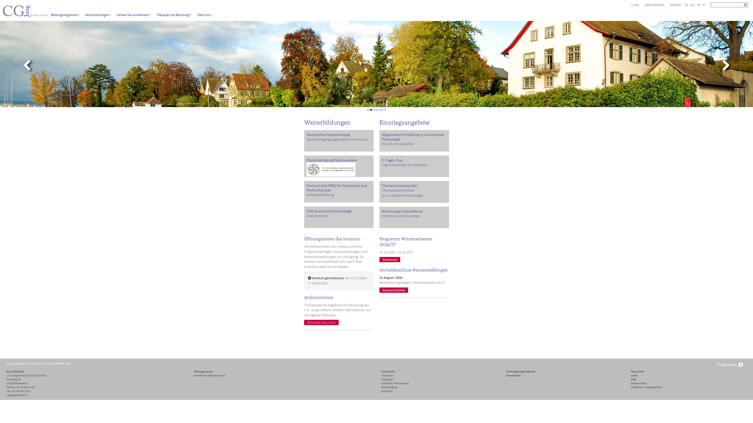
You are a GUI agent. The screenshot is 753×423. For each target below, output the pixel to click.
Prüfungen (387, 379)
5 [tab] (379, 110)
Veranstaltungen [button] (97, 15)
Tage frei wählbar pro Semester (404, 165)
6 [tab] (382, 110)
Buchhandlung (389, 387)
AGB (633, 379)
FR (698, 5)
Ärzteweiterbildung (320, 195)
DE (686, 5)
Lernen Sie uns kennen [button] (132, 15)
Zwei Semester (317, 215)
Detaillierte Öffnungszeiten (210, 375)
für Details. (341, 266)
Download (389, 259)
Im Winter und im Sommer (400, 216)
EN (692, 5)
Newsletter (637, 371)
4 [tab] (376, 110)
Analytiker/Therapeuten (395, 383)
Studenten (387, 375)
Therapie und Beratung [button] (172, 15)
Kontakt (675, 5)
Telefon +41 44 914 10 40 (20, 387)
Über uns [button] (203, 15)
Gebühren (387, 391)
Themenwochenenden (398, 190)
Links (634, 375)
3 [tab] (374, 110)
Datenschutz (639, 383)
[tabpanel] (376, 64)
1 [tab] (368, 110)
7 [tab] (385, 110)
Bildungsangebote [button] (64, 15)
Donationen (513, 375)
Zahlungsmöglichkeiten (520, 371)
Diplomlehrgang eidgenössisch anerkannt (336, 139)
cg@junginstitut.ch (17, 395)
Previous (16, 66)
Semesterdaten (654, 5)
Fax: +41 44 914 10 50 (18, 391)
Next (737, 66)
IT (704, 5)
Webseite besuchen (321, 322)
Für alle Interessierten (398, 144)
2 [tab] (371, 110)
